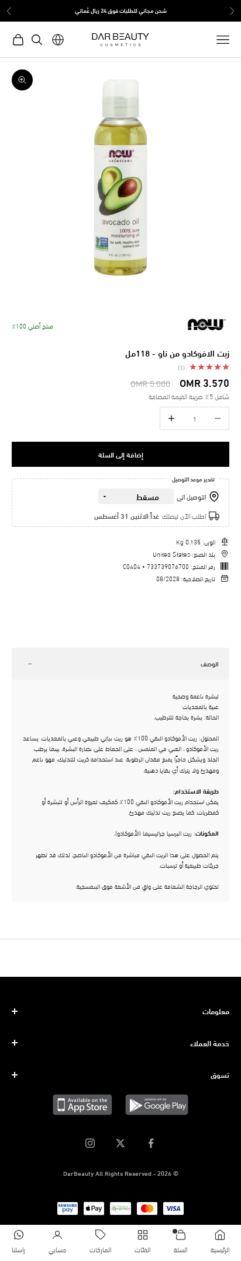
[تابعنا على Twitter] (120, 1143)
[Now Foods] (206, 324)
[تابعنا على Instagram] (90, 1143)
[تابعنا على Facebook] (151, 1143)
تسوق (220, 1074)
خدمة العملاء (209, 1043)
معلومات (215, 1011)
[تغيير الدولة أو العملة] (58, 39)
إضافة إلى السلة (120, 454)
